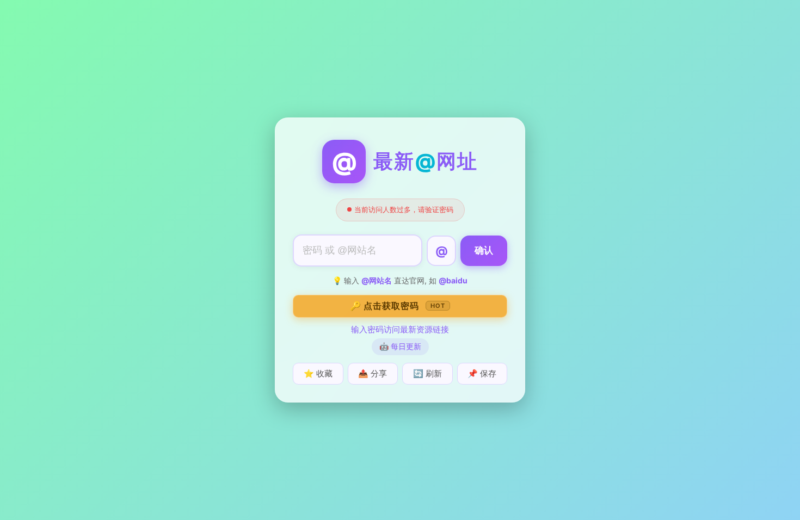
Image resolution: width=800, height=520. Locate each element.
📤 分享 (372, 373)
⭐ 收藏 (318, 373)
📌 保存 (481, 373)
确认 (484, 250)
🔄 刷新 (427, 373)
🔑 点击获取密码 (397, 305)
